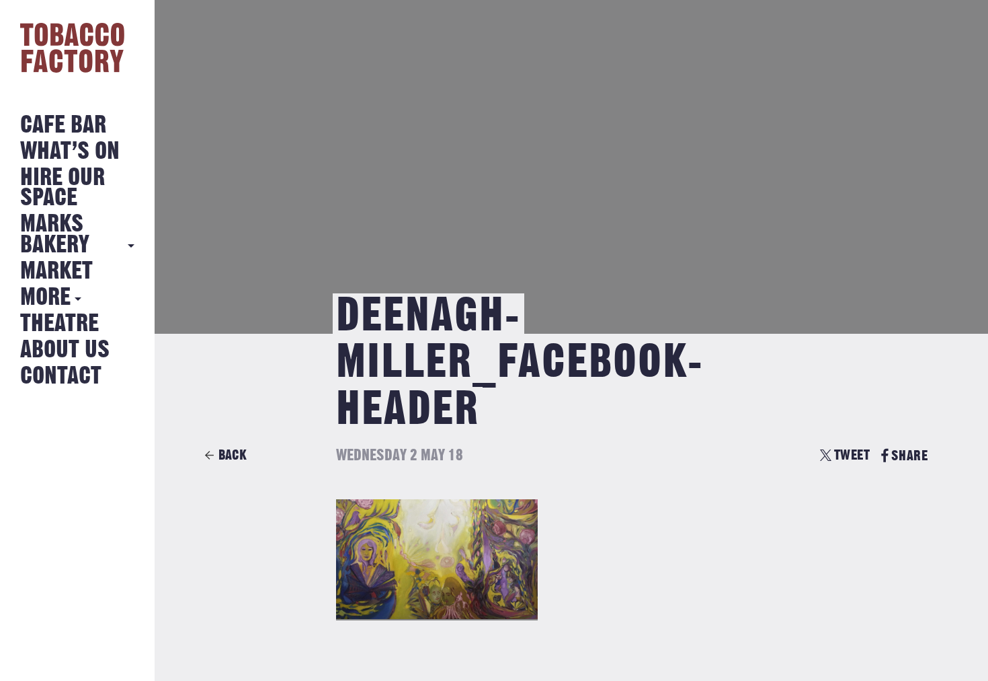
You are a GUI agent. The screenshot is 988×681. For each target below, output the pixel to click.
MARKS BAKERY (54, 234)
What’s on (70, 151)
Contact (60, 376)
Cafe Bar (63, 125)
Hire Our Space (62, 188)
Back (232, 455)
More (45, 297)
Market (56, 271)
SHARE (909, 456)
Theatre (59, 324)
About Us (65, 350)
